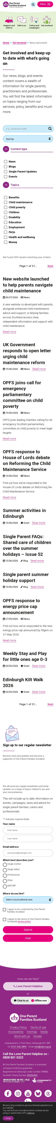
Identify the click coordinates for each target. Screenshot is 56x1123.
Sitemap (32, 1031)
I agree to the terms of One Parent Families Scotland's (28, 920)
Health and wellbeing (22, 237)
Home (6, 42)
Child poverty (17, 207)
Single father (13, 869)
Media (44, 1031)
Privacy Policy (18, 1027)
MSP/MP (11, 886)
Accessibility (15, 1031)
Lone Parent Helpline (29, 986)
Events (13, 176)
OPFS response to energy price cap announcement (21, 606)
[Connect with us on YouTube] (28, 1093)
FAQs (12, 232)
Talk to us (21, 25)
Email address (11, 847)
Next (50, 266)
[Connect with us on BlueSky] (38, 1093)
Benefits (14, 197)
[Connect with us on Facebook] (8, 1093)
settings (30, 1113)
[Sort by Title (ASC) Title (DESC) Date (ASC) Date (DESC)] (28, 138)
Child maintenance (20, 202)
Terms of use (38, 1027)
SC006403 (32, 1075)
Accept (8, 1118)
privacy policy (24, 921)
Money (13, 242)
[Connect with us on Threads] (48, 1093)
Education (15, 222)
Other (10, 880)
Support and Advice (9, 26)
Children (14, 212)
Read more (9, 331)
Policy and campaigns (34, 26)
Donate (37, 1036)
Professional (13, 875)
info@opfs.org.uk (43, 1046)
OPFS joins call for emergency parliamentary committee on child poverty (23, 394)
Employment (17, 227)
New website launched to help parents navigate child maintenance (28, 285)
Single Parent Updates (23, 171)
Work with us (22, 1036)
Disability (14, 217)
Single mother (14, 864)
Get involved (47, 25)
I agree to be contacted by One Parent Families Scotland (26, 910)
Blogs (12, 166)
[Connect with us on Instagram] (18, 1093)
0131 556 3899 (19, 1046)
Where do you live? (13, 893)
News (12, 161)
